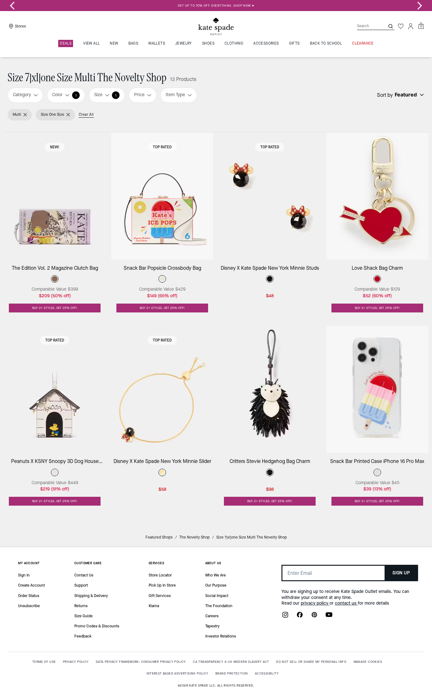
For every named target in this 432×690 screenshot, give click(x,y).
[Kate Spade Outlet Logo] (216, 26)
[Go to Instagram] (285, 616)
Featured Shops (159, 537)
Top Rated (162, 147)
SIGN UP (401, 573)
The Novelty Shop (194, 537)
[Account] (411, 26)
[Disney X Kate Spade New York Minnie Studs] (270, 196)
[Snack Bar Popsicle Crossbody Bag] (162, 196)
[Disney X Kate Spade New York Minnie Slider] (162, 389)
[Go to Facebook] (300, 616)
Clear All (86, 114)
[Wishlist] (400, 26)
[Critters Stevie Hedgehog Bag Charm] (270, 389)
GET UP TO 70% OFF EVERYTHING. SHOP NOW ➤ (216, 5)
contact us (346, 603)
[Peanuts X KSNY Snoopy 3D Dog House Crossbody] (55, 389)
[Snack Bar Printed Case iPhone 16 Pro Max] (377, 389)
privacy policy (315, 603)
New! (54, 147)
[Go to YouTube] (329, 616)
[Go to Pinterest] (314, 616)
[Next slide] (420, 6)
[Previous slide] (12, 6)
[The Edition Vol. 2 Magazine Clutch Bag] (55, 196)
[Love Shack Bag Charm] (377, 196)
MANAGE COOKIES (368, 662)
